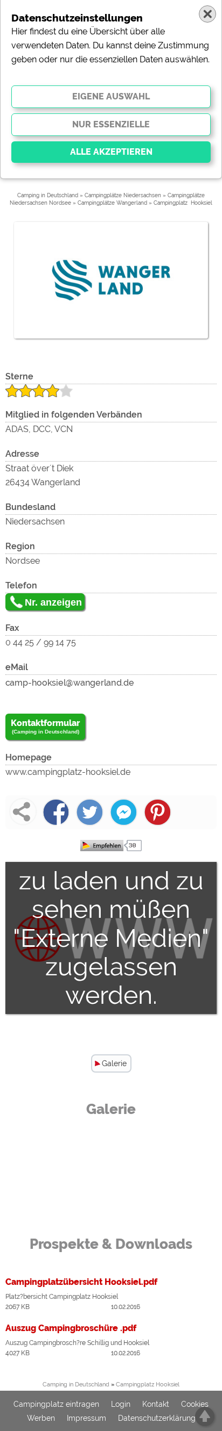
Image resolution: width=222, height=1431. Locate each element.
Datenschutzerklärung (157, 1418)
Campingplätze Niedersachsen (123, 195)
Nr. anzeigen (53, 602)
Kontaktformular (45, 726)
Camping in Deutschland (47, 195)
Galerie (114, 1063)
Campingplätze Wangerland (112, 203)
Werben (41, 1418)
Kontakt (155, 1404)
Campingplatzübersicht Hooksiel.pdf (81, 1282)
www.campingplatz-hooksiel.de (67, 772)
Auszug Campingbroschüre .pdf (70, 1328)
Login (120, 1404)
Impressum (86, 1418)
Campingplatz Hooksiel (183, 203)
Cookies (195, 1404)
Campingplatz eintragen (56, 1404)
